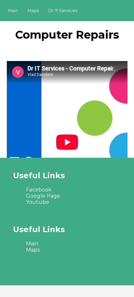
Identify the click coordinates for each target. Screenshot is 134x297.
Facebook (39, 190)
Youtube (37, 202)
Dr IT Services (62, 10)
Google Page (43, 196)
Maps (33, 10)
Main (13, 10)
